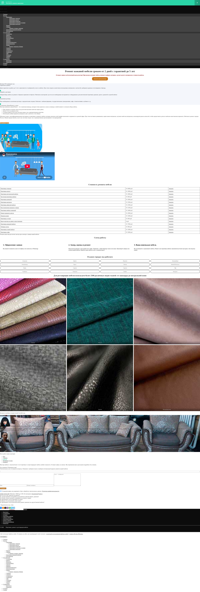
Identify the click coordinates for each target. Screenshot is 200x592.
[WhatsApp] (10, 508)
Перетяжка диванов (14, 18)
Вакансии (8, 62)
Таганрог (8, 55)
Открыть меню (4, 67)
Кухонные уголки (8, 460)
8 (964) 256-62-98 (4, 494)
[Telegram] (14, 508)
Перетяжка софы (5, 232)
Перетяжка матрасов (14, 24)
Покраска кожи (5, 216)
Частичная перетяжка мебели (8, 196)
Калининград (25, 264)
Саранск (8, 48)
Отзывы (5, 63)
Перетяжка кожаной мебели (13, 29)
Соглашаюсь (4, 536)
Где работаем (6, 32)
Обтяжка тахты (5, 226)
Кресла (5, 459)
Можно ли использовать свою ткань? (11, 501)
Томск (8, 57)
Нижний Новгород (11, 42)
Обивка (8, 27)
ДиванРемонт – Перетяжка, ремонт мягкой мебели (13, 509)
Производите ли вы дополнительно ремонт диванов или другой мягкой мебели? (22, 502)
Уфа (7, 53)
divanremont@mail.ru (37, 494)
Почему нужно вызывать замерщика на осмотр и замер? (16, 498)
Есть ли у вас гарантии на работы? (10, 495)
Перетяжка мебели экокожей (8, 210)
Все (4, 456)
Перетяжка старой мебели (8, 229)
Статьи (5, 65)
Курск (75, 264)
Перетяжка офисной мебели (8, 205)
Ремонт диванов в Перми (16, 46)
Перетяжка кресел (14, 20)
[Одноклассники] (3, 508)
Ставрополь (9, 50)
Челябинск (24, 271)
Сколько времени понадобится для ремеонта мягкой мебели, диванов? (20, 496)
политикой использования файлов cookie (57, 534)
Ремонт (8, 25)
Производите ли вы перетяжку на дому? (12, 499)
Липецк (8, 39)
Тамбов (8, 56)
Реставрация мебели (8, 522)
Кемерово (175, 271)
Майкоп (8, 41)
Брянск (8, 35)
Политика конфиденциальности (50, 491)
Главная (5, 14)
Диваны (5, 458)
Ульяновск (9, 52)
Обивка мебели (7, 517)
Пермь (8, 45)
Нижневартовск (10, 43)
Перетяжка (9, 17)
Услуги (5, 15)
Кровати (5, 462)
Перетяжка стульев (6, 218)
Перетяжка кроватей (14, 21)
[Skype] (12, 508)
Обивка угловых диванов (16, 28)
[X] (5, 508)
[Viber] (7, 508)
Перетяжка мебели (8, 516)
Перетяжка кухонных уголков (17, 22)
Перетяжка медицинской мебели (9, 194)
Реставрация (9, 31)
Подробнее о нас (4, 123)
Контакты (8, 60)
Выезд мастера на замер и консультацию (11, 221)
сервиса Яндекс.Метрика (76, 534)
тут (24, 413)
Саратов (8, 49)
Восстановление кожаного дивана (10, 207)
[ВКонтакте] (1, 508)
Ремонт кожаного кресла (7, 213)
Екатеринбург (10, 38)
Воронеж (8, 36)
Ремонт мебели (7, 520)
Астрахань (9, 34)
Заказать (171, 188)
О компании (6, 59)
